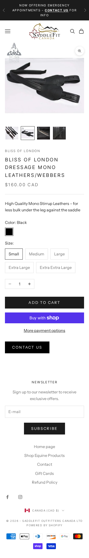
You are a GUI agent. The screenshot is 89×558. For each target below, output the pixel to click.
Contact (44, 464)
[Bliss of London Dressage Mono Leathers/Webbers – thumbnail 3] (43, 133)
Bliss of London (22, 151)
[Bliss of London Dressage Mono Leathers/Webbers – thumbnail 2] (28, 133)
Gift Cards (44, 473)
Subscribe (44, 428)
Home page (44, 446)
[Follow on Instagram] (20, 497)
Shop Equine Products (44, 455)
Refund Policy (44, 482)
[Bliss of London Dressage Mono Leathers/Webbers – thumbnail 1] (12, 133)
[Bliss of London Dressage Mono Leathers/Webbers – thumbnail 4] (59, 133)
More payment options (44, 330)
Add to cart (44, 302)
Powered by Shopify (44, 525)
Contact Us (27, 347)
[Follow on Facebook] (7, 497)
